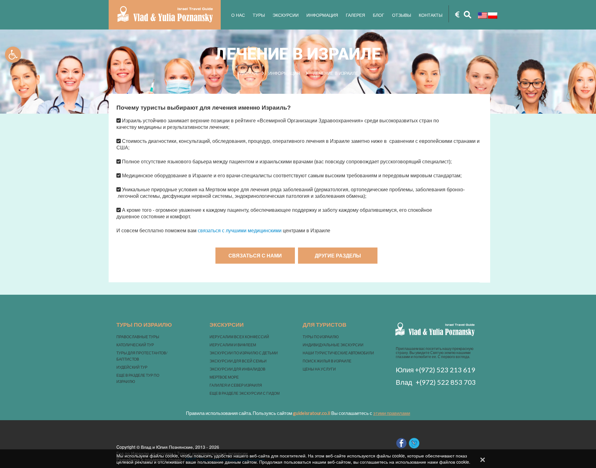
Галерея (355, 15)
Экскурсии (286, 15)
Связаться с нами (255, 255)
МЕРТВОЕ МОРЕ (224, 377)
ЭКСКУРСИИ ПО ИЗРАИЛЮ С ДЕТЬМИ (244, 353)
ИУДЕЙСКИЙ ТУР (131, 367)
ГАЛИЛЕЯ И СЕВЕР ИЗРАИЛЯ (236, 385)
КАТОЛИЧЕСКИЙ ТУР (135, 345)
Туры (259, 15)
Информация (322, 15)
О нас (238, 15)
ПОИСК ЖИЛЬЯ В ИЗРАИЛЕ (327, 361)
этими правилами (391, 413)
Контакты (430, 15)
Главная (247, 73)
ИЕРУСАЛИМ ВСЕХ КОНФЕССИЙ (239, 336)
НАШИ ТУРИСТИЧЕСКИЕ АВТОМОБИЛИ (338, 353)
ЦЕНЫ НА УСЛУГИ (319, 369)
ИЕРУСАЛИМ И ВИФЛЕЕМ (233, 345)
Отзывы (401, 15)
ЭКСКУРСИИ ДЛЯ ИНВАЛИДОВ (237, 369)
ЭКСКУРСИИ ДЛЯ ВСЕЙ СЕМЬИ (238, 361)
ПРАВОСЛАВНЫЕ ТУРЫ (137, 336)
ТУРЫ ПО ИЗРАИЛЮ (321, 336)
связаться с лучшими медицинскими (240, 230)
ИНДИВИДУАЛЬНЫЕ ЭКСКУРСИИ (333, 345)
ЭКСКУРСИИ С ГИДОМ (259, 393)
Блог (378, 15)
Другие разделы (338, 255)
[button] (13, 55)
